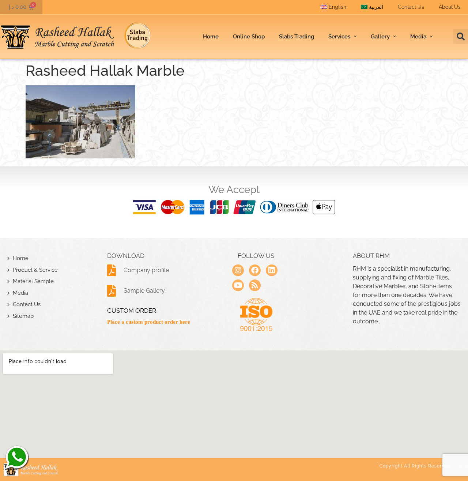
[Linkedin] (272, 270)
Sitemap (23, 316)
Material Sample (33, 281)
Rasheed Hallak (16, 457)
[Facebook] (255, 270)
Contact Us (411, 7)
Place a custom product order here (148, 322)
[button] (460, 36)
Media (20, 293)
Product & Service (35, 270)
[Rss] (255, 285)
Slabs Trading (296, 36)
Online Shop (249, 36)
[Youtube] (238, 285)
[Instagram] (238, 270)
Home (211, 36)
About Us (450, 7)
